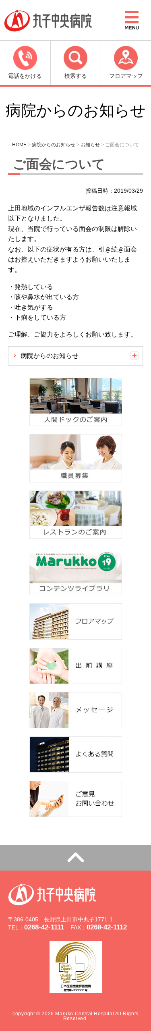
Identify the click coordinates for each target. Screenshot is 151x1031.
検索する (75, 76)
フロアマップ (126, 76)
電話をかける (25, 76)
